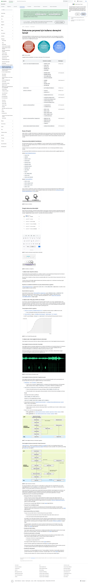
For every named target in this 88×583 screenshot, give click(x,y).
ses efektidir (44, 445)
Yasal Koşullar (28, 580)
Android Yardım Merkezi (68, 566)
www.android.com (67, 571)
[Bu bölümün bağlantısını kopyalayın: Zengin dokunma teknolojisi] (39, 208)
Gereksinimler (17, 568)
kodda (46, 503)
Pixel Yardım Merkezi (67, 568)
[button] (6, 16)
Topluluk (23, 580)
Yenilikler (3, 6)
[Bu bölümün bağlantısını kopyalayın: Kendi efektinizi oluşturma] (35, 291)
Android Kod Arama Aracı (21, 1)
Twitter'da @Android (42, 566)
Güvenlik (15, 6)
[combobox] (68, 1)
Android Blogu (41, 570)
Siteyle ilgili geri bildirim (41, 580)
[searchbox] (6, 10)
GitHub (16, 576)
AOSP (23, 26)
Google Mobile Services (67, 573)
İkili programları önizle (18, 571)
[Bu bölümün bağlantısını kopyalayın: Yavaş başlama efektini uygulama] (37, 308)
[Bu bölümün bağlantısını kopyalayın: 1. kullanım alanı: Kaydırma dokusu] (39, 271)
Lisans (32, 580)
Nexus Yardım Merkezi (67, 570)
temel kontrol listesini (60, 190)
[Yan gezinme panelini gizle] (12, 581)
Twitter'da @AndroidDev (43, 568)
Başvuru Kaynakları (53, 6)
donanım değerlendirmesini (27, 191)
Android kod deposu (18, 566)
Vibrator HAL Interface (56, 295)
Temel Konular (22, 6)
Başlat (83, 14)
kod (48, 543)
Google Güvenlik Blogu (43, 571)
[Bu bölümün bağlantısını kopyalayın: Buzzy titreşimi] (32, 131)
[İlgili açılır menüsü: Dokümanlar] (14, 1)
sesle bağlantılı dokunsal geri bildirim (36, 446)
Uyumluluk (29, 6)
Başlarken (9, 6)
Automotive (45, 6)
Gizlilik (35, 580)
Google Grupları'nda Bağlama (44, 576)
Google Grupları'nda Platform (44, 573)
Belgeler (3, 4)
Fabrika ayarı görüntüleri (19, 573)
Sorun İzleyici (66, 576)
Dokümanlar (11, 1)
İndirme (16, 570)
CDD (34, 191)
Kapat (77, 14)
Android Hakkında (18, 580)
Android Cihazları (37, 6)
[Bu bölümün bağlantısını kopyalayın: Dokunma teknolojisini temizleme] (42, 141)
